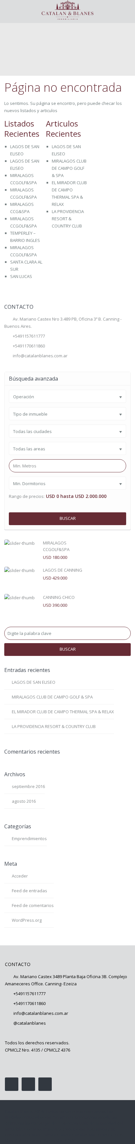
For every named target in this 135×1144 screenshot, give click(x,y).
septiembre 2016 (28, 786)
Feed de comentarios (33, 905)
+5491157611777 (29, 336)
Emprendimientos (29, 838)
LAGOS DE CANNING (62, 570)
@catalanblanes (29, 1023)
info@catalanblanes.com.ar (40, 356)
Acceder (20, 876)
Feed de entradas (29, 891)
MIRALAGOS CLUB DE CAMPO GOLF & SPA (69, 168)
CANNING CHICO (59, 597)
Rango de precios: (27, 496)
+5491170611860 (29, 1003)
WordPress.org (27, 920)
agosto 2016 (24, 801)
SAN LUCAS (21, 276)
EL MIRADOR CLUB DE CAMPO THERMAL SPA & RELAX (63, 712)
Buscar (68, 518)
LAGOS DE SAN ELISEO (33, 682)
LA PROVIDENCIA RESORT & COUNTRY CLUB (68, 218)
